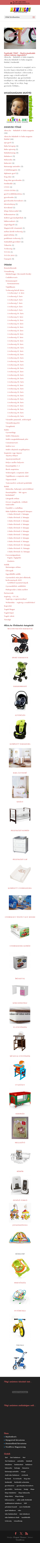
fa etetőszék (17, 1478)
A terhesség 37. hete (15, 406)
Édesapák (9, 571)
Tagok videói (9, 616)
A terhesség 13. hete (15, 324)
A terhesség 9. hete (15, 310)
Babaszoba (8, 160)
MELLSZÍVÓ (20, 1143)
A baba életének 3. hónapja (18, 521)
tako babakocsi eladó (12, 1517)
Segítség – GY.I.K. (11, 597)
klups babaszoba (24, 1493)
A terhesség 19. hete (15, 344)
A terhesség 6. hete (15, 300)
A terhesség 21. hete (15, 351)
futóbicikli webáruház (21, 1482)
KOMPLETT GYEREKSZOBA (20, 888)
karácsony (18, 1489)
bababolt (29, 1461)
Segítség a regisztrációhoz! (16, 599)
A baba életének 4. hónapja (18, 524)
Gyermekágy (11, 432)
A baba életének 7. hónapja (18, 535)
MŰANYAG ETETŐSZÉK (20, 1056)
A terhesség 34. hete (15, 396)
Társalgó (7, 620)
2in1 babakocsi (15, 1457)
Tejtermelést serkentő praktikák (19, 483)
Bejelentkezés (11, 1437)
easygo (23, 1471)
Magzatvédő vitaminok (13, 228)
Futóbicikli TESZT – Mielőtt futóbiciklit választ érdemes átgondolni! (19, 54)
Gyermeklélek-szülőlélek (16, 586)
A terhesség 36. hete (15, 402)
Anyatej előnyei (12, 456)
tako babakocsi (24, 1514)
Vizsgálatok (10, 426)
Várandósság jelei (13, 423)
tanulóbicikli (26, 1517)
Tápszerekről (11, 480)
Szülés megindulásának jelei (17, 439)
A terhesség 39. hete (15, 413)
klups (32, 1489)
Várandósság (9, 271)
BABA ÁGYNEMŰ (20, 773)
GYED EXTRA (10, 190)
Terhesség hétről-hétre (15, 290)
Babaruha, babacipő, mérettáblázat (20, 489)
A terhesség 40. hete (15, 416)
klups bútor (9, 1496)
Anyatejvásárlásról (13, 459)
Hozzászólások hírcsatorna (16, 1443)
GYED (6, 187)
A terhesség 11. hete (15, 317)
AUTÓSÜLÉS (20, 715)
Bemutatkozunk (10, 268)
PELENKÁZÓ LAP (20, 859)
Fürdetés (10, 561)
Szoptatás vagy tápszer (13, 453)
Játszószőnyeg (9, 204)
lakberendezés (9, 221)
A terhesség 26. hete (15, 368)
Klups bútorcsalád (11, 211)
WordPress (20, 1540)
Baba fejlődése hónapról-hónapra (19, 511)
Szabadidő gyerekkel (12, 242)
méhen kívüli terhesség (13, 232)
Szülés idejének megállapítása (18, 450)
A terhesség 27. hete (15, 372)
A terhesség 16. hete (15, 334)
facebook (8, 1478)
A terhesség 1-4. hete (15, 293)
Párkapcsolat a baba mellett (17, 590)
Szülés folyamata (12, 436)
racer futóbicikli (24, 1507)
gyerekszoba (9, 197)
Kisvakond (8, 208)
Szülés (6, 430)
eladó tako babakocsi (12, 1475)
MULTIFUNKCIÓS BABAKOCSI (20, 629)
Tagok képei (9, 613)
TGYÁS (7, 252)
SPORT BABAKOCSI (20, 658)
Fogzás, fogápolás (14, 558)
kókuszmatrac (9, 1500)
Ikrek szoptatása (12, 469)
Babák (6, 486)
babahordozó (18, 1464)
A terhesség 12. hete (15, 320)
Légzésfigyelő (9, 225)
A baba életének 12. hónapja (18, 552)
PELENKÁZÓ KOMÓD (20, 831)
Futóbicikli (15, 62)
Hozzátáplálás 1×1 (13, 466)
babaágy (17, 1468)
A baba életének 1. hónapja (18, 514)
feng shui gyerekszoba (13, 180)
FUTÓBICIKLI (20, 1311)
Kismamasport (11, 281)
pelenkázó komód (11, 1507)
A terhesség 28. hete (15, 375)
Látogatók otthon (12, 499)
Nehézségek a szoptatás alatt (17, 473)
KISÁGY (20, 802)
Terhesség (8, 249)
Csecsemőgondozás (13, 555)
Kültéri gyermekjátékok (13, 218)
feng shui (7, 177)
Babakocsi (8, 156)
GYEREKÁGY (11, 917)
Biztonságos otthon (13, 567)
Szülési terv (10, 446)
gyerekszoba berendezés (13, 201)
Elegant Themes (19, 1537)
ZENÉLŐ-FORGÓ (20, 1200)
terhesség (8, 1521)
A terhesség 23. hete (15, 358)
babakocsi (28, 1464)
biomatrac (25, 1468)
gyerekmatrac (9, 1485)
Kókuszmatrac (9, 214)
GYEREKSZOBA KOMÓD (20, 946)
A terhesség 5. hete (15, 296)
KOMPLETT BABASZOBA (20, 744)
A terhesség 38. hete (15, 409)
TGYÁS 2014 (9, 255)
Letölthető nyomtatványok (17, 583)
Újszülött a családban (14, 508)
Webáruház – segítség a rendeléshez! (20, 603)
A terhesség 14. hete (15, 327)
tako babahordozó (11, 1514)
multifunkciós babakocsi (13, 1503)
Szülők (6, 565)
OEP (25, 1503)
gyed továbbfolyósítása (13, 194)
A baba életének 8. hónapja (18, 538)
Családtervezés (11, 277)
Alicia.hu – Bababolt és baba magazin (19, 130)
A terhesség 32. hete (15, 389)
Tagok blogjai (9, 609)
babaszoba (8, 1468)
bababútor (8, 1464)
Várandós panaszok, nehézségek (18, 420)
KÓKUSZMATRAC (20, 1003)
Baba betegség (9, 146)
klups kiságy (19, 1496)
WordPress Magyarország (16, 1447)
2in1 (6, 1457)
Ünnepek (7, 259)
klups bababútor (10, 1493)
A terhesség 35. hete (15, 399)
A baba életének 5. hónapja (18, 528)
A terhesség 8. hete (15, 307)
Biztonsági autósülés (12, 166)
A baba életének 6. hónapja (18, 531)
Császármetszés (12, 443)
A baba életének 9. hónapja (18, 541)
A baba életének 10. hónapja (18, 545)
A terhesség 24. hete (15, 361)
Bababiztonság (9, 153)
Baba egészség (9, 149)
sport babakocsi (10, 1510)
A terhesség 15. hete (15, 331)
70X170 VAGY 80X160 (26, 917)
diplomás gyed (9, 173)
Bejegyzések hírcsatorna (15, 1440)
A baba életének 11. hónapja (18, 548)
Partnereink (8, 593)
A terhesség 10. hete (15, 314)
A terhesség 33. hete (15, 392)
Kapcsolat (8, 606)
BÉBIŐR (20, 1171)
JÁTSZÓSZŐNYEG (20, 1225)
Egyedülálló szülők (13, 574)
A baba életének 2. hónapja (18, 517)
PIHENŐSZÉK (20, 1283)
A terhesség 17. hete (15, 337)
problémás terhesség (12, 238)
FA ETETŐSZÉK (20, 1027)
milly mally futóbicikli (24, 1500)
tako (19, 1510)
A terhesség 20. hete (15, 348)
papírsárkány (9, 235)
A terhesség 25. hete (15, 365)
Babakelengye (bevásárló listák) (18, 274)
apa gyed (7, 143)
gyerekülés (8, 1489)
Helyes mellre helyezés (15, 462)
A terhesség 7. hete (15, 303)
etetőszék (25, 1475)
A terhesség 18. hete (15, 341)
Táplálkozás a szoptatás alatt (17, 476)
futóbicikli (8, 1482)
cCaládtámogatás (10, 170)
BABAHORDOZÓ (20, 686)
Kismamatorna (13, 284)
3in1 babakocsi (10, 1461)
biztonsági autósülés (12, 1471)
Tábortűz (7, 245)
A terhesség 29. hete (15, 379)
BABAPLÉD (20, 1114)
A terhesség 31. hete (15, 385)
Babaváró (7, 163)
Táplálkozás (10, 287)
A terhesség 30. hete (15, 382)
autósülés (20, 1461)
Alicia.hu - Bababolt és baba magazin (19, 57)
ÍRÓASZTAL (20, 979)
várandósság (18, 1521)
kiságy (26, 1489)
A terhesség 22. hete (15, 355)
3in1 (24, 1457)
